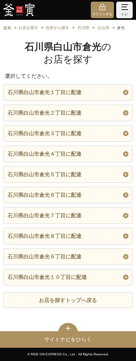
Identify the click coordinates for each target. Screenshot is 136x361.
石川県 (83, 28)
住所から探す (57, 28)
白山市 (104, 28)
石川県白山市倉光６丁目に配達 (45, 195)
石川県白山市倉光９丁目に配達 (45, 256)
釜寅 (7, 28)
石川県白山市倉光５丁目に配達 (45, 174)
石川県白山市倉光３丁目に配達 (45, 133)
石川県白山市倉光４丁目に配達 (45, 154)
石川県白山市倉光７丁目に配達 (45, 215)
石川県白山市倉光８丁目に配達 (45, 236)
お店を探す (28, 28)
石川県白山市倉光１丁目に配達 (45, 92)
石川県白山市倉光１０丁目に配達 (47, 277)
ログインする (102, 14)
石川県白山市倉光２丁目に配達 (45, 113)
